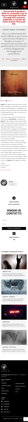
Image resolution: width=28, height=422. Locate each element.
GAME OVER (6, 322)
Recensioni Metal (16, 59)
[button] (4, 4)
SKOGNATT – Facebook (6, 170)
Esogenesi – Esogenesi (9, 296)
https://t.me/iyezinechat (14, 204)
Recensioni (8, 59)
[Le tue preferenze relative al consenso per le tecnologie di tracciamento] (25, 419)
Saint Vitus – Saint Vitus (9, 347)
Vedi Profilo (12, 184)
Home (3, 59)
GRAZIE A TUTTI (7, 271)
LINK (14, 239)
